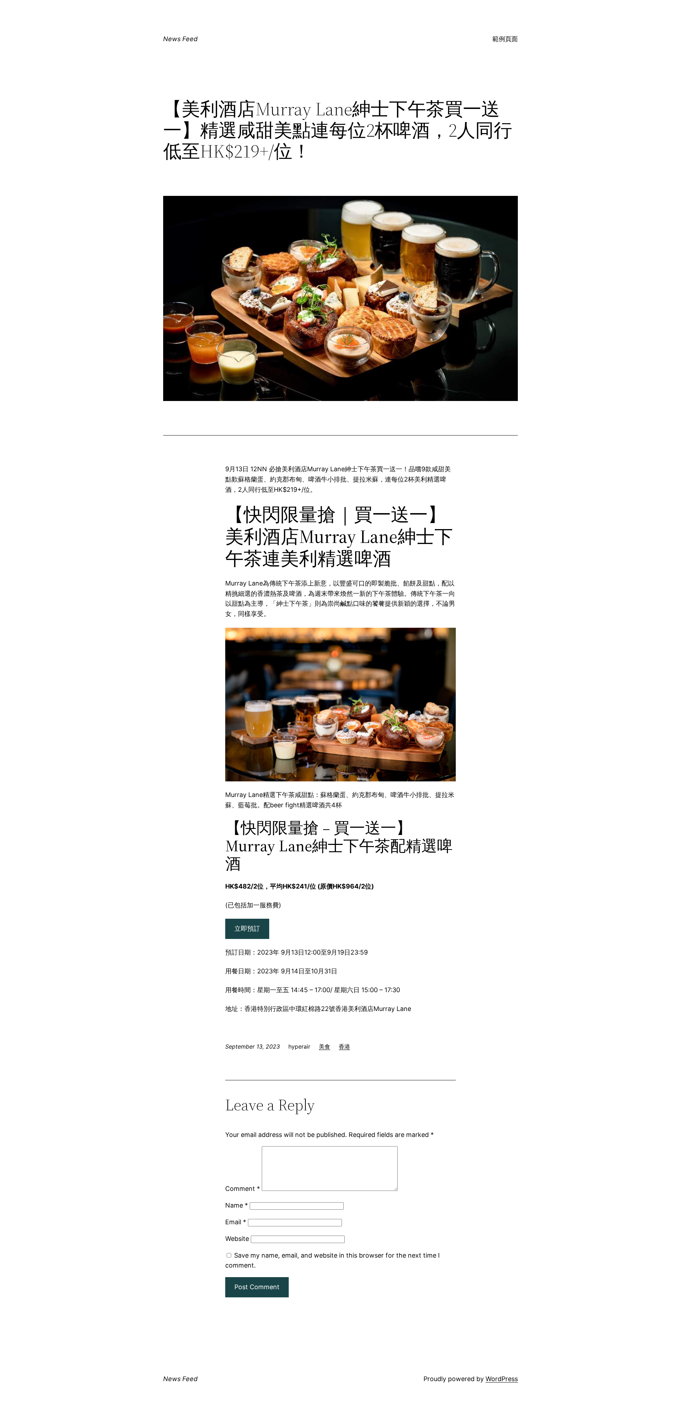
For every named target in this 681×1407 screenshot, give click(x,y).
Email (235, 1222)
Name (236, 1205)
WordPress (502, 1379)
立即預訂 (247, 928)
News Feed (180, 39)
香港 (344, 1046)
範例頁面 (505, 39)
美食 (324, 1046)
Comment (242, 1188)
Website (237, 1238)
